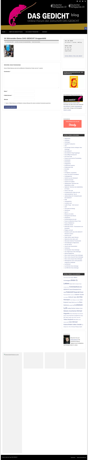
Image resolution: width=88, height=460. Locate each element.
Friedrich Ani (72, 294)
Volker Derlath (77, 324)
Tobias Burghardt (68, 319)
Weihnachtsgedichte (69, 253)
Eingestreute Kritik (69, 167)
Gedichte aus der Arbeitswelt (71, 178)
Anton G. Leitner (67, 109)
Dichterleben (67, 161)
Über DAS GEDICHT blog (16, 31)
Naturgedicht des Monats (70, 215)
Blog (3, 31)
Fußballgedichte (68, 176)
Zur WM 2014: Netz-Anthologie (72, 267)
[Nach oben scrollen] (85, 457)
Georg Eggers (66, 297)
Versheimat (67, 248)
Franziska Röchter (67, 294)
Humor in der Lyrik (69, 190)
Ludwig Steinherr (72, 308)
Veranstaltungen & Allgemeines (72, 242)
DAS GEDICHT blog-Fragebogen (72, 152)
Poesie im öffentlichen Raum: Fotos (73, 221)
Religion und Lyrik (69, 230)
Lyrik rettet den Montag (70, 208)
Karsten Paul (76, 302)
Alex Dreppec (71, 277)
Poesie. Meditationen (69, 222)
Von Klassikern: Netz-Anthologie (72, 249)
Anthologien (67, 142)
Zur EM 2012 (67, 264)
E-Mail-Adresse (8, 95)
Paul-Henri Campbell (73, 315)
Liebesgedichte (68, 201)
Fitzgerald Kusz (78, 292)
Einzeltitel (67, 169)
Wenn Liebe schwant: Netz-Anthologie (73, 258)
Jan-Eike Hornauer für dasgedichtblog (23, 41)
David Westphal (74, 289)
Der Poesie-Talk (68, 156)
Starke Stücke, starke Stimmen (72, 237)
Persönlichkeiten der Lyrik (70, 219)
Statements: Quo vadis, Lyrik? (71, 239)
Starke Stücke (74, 317)
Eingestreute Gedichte (70, 165)
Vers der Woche (68, 244)
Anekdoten (67, 140)
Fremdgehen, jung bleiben (71, 172)
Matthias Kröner (79, 308)
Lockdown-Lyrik (68, 203)
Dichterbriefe (67, 160)
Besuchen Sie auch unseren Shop (71, 102)
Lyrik (66, 206)
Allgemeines (67, 138)
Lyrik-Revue (67, 210)
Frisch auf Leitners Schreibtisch (72, 174)
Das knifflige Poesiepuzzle (71, 154)
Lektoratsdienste (78, 106)
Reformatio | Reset (69, 224)
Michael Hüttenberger (73, 313)
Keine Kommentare (36, 41)
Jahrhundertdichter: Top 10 (71, 194)
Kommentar (7, 71)
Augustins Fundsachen (70, 143)
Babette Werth (72, 283)
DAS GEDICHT (67, 106)
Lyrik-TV (66, 212)
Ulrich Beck (76, 319)
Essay (66, 170)
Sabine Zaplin (68, 317)
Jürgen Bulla (71, 302)
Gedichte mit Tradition (70, 181)
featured (69, 292)
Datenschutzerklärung (81, 457)
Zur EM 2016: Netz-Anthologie (71, 266)
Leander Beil (71, 305)
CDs (66, 145)
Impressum (73, 457)
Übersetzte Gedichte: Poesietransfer (73, 240)
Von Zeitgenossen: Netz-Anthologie (73, 251)
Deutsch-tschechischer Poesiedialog (73, 158)
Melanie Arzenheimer (70, 311)
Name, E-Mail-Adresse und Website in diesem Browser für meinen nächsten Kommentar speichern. (28, 103)
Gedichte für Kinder (69, 179)
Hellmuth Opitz (72, 297)
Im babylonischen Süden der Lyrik (72, 192)
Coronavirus (74, 287)
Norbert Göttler (66, 315)
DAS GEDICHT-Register (32, 31)
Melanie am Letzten (69, 214)
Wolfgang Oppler (78, 326)
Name (5, 91)
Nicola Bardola (80, 313)
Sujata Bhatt (78, 317)
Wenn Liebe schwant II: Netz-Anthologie (74, 255)
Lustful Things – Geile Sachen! (72, 205)
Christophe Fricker (78, 283)
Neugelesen (67, 217)
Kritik (66, 199)
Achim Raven (66, 277)
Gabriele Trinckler (79, 294)
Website (6, 99)
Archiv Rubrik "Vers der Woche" (73, 55)
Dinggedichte (68, 163)
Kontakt (44, 31)
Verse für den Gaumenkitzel (71, 246)
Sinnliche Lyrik (68, 235)
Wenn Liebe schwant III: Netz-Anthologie (74, 257)
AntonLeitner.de (74, 339)
